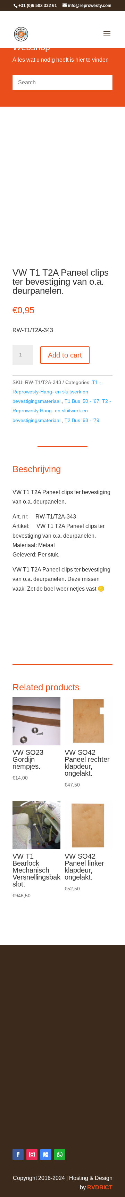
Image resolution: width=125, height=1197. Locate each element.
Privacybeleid (29, 973)
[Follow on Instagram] (32, 1154)
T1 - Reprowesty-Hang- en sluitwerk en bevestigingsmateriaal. (56, 391)
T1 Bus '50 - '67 (82, 401)
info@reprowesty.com (53, 1122)
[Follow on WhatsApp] (59, 1154)
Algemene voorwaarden (42, 963)
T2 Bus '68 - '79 (82, 420)
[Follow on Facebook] (18, 1154)
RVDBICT (99, 1187)
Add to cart (65, 355)
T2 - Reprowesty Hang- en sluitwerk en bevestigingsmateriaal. (61, 410)
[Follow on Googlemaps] (45, 1154)
